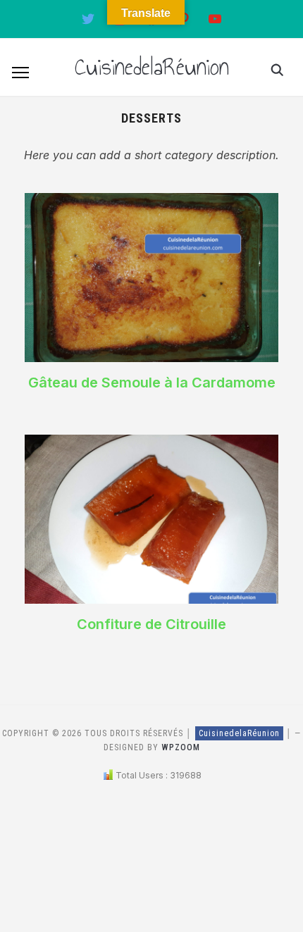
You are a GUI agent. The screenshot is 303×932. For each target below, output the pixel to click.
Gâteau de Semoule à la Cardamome (152, 382)
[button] (20, 72)
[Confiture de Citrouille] (151, 443)
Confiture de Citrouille (151, 624)
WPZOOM (180, 747)
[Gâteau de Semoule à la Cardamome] (151, 201)
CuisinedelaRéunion (152, 67)
